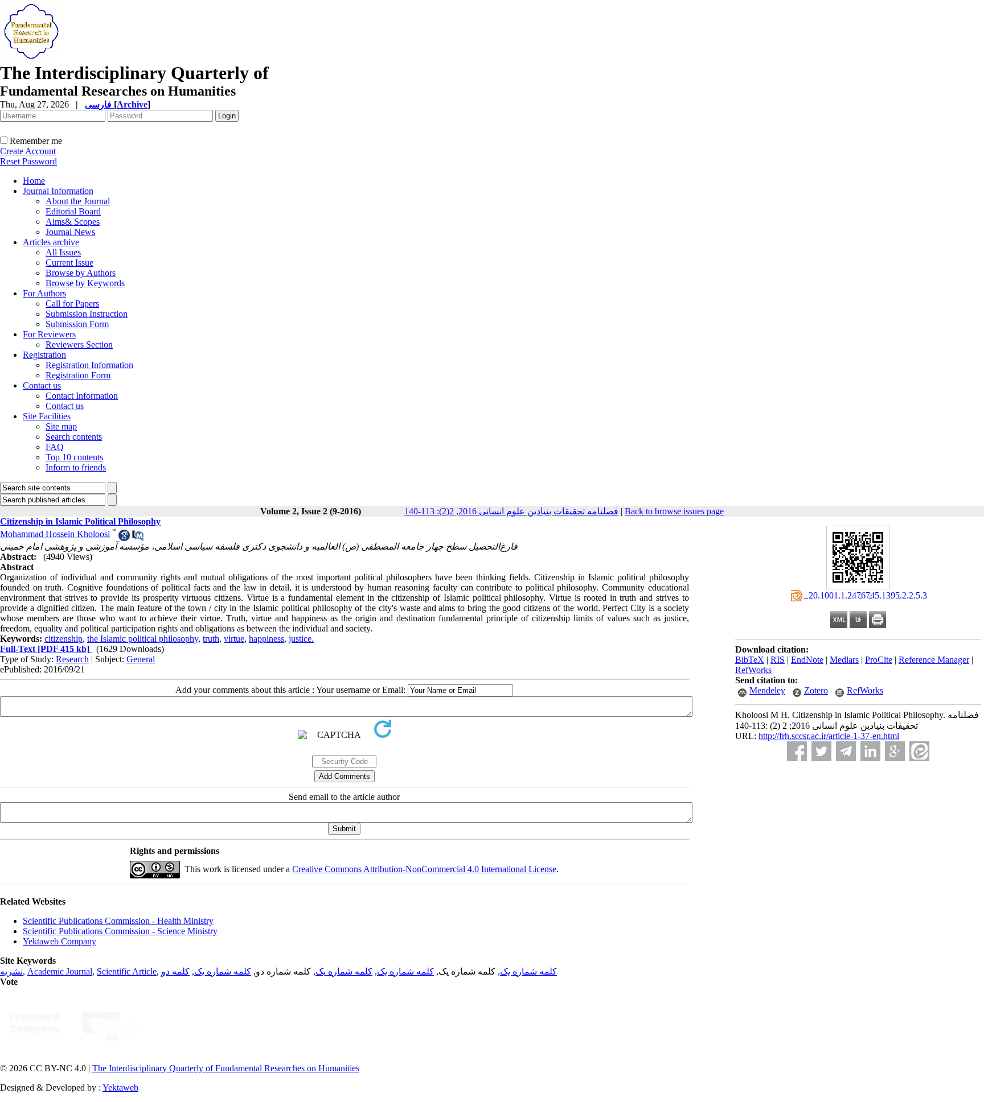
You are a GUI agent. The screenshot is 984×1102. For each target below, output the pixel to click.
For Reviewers (49, 334)
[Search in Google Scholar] (124, 538)
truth (211, 638)
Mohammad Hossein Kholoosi (55, 534)
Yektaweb (120, 1087)
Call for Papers (72, 303)
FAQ (55, 447)
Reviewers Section (79, 344)
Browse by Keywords (85, 283)
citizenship (63, 638)
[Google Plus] (895, 751)
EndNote (807, 659)
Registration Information (89, 365)
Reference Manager (934, 659)
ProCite (878, 659)
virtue (234, 638)
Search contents (74, 436)
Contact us (42, 385)
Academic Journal (59, 971)
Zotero (816, 690)
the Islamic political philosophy (142, 638)
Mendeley (767, 690)
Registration (44, 355)
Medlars (844, 659)
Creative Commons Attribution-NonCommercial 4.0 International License (424, 869)
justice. (301, 638)
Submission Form (77, 324)
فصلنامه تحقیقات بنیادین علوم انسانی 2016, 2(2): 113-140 (511, 511)
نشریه (11, 971)
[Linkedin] (870, 751)
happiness (266, 638)
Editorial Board (73, 211)
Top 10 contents (74, 457)
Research (72, 659)
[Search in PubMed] (138, 538)
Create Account (28, 151)
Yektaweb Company (59, 941)
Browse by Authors (81, 273)
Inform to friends (76, 467)
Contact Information (82, 396)
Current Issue (69, 262)
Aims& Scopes (73, 221)
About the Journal (78, 201)
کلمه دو (175, 971)
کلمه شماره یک (528, 971)
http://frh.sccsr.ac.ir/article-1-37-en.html (828, 736)
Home (34, 180)
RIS (777, 659)
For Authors (44, 293)
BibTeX (749, 659)
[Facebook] (797, 751)
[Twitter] (821, 751)
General (140, 659)
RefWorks (753, 670)
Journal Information (58, 191)
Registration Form (78, 375)
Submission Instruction (87, 314)
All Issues (63, 252)
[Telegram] (846, 751)
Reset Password (28, 161)
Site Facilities (47, 416)
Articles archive (51, 242)
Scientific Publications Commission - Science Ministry (120, 931)
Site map (61, 426)
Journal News (70, 232)
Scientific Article (127, 971)
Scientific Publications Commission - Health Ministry (118, 921)
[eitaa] (919, 751)
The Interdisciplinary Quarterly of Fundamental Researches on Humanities (225, 1068)
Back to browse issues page (674, 511)
